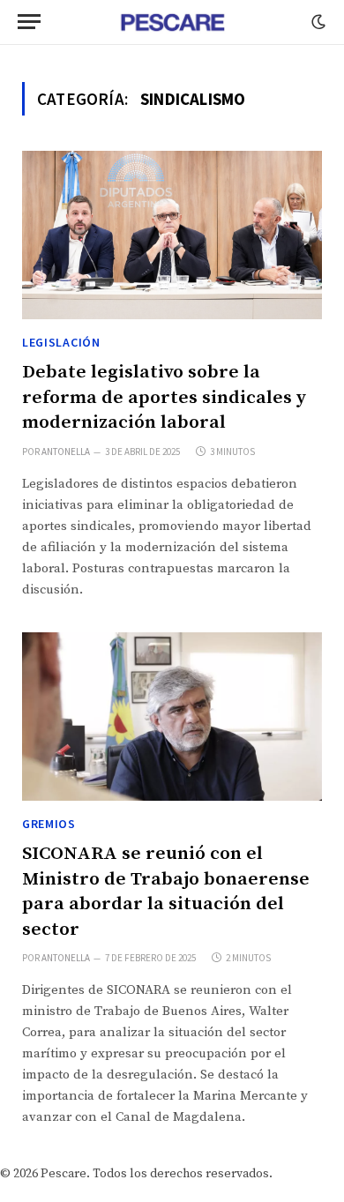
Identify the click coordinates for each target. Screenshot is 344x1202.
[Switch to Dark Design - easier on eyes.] (316, 22)
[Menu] (29, 21)
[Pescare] (172, 22)
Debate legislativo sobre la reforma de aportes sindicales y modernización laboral (164, 397)
